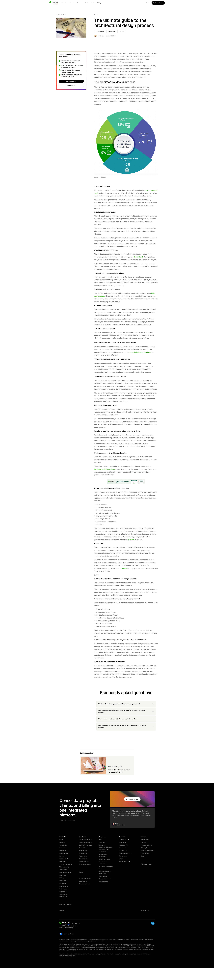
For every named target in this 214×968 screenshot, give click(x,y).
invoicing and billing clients (104, 469)
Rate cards (63, 889)
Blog (100, 839)
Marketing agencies (85, 842)
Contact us (144, 842)
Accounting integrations (63, 895)
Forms (61, 856)
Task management (65, 864)
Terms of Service (146, 845)
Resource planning (65, 872)
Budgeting (62, 892)
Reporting (62, 875)
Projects (62, 861)
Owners (81, 872)
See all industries (85, 864)
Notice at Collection (147, 850)
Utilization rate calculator (104, 851)
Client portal (63, 859)
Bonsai (124, 568)
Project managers (85, 878)
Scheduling (63, 845)
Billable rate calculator (103, 855)
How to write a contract (104, 863)
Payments (62, 883)
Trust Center (145, 853)
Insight (96, 15)
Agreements (63, 853)
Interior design (84, 861)
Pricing (99, 3)
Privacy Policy (145, 848)
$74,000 (131, 540)
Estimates (62, 848)
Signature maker (104, 859)
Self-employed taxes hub (106, 868)
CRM (61, 839)
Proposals (62, 850)
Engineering (83, 850)
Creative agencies (85, 839)
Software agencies (85, 845)
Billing (61, 878)
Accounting (83, 856)
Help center (145, 839)
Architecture (83, 859)
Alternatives (103, 876)
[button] (64, 3)
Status (143, 856)
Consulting (82, 848)
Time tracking (64, 867)
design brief (138, 257)
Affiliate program (146, 864)
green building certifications (140, 352)
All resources (103, 882)
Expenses (62, 881)
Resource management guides (105, 846)
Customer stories (89, 3)
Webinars (102, 842)
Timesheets (63, 870)
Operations (83, 881)
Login (147, 3)
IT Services (83, 853)
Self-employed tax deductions (105, 872)
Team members (84, 884)
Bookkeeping (63, 886)
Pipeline (62, 842)
